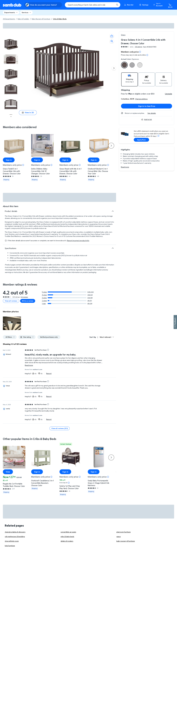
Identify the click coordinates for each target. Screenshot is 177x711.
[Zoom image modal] (112, 41)
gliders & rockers (67, 541)
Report (49, 373)
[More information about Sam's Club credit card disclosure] (158, 136)
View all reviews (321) (59, 428)
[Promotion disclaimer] (140, 52)
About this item (10, 206)
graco (118, 536)
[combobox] (92, 4)
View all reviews (11, 301)
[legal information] (147, 55)
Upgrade (168, 94)
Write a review (27, 301)
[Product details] (112, 211)
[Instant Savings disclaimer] (69, 483)
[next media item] (114, 68)
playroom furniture (123, 532)
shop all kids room (12, 541)
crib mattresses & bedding (15, 536)
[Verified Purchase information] (48, 350)
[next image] (11, 116)
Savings (145, 5)
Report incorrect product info (78, 240)
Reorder (130, 5)
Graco (123, 35)
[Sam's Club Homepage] (12, 5)
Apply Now (141, 140)
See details (152, 113)
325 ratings (138, 46)
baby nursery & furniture (125, 541)
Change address (141, 99)
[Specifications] (112, 248)
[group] (131, 47)
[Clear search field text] (112, 4)
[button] (158, 4)
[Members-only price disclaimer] (23, 165)
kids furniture (10, 545)
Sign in (9, 159)
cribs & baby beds (67, 536)
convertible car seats (68, 532)
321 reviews (24, 297)
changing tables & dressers (15, 532)
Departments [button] (9, 12)
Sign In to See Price (146, 106)
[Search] (117, 5)
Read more (125, 167)
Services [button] (25, 12)
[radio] (124, 65)
